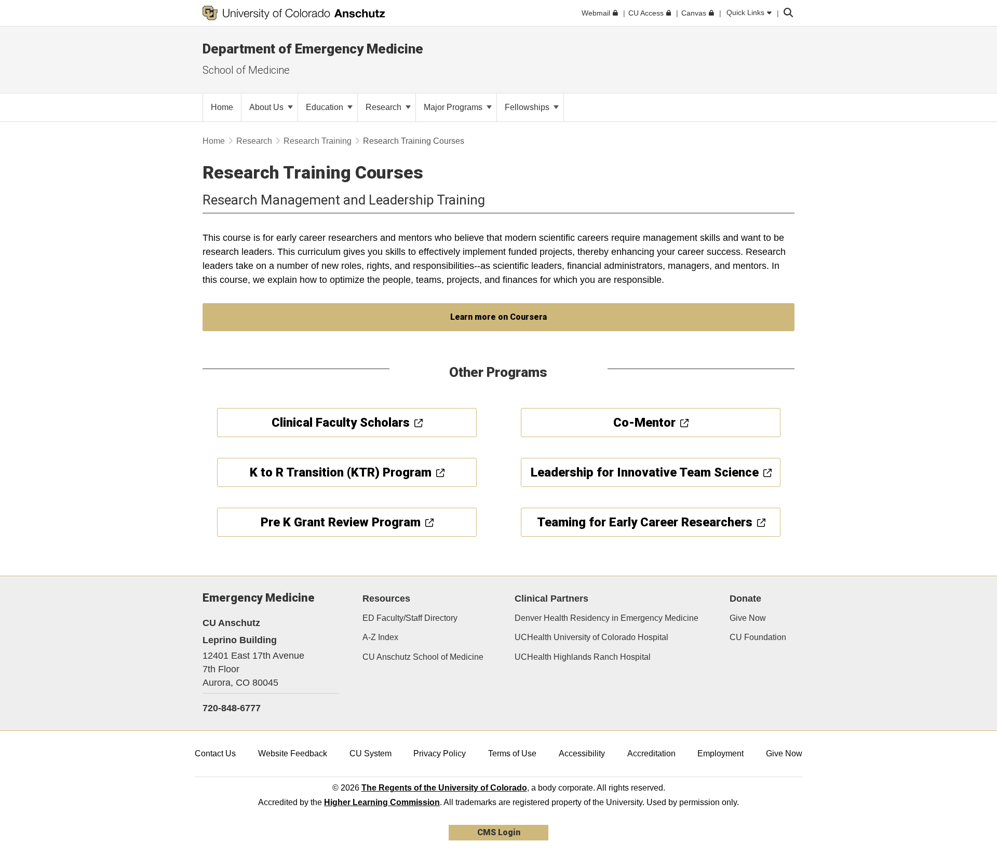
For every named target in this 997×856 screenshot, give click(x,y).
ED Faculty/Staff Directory (409, 618)
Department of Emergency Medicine (313, 49)
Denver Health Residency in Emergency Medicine (606, 618)
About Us (267, 107)
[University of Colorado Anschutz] (294, 13)
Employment (720, 753)
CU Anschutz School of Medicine (422, 657)
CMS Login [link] (498, 832)
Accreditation (651, 753)
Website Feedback (292, 753)
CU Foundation (758, 637)
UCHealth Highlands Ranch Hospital (583, 657)
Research (384, 107)
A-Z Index (380, 637)
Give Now (748, 618)
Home (214, 141)
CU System (370, 753)
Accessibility (582, 753)
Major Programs (454, 107)
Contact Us (215, 753)
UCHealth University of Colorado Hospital (591, 637)
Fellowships (528, 107)
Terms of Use (512, 753)
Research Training (318, 141)
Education (325, 107)
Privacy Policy (439, 753)
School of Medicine (246, 70)
